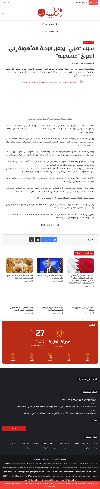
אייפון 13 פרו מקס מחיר (89, 471)
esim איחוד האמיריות (56, 476)
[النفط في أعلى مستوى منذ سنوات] (80, 297)
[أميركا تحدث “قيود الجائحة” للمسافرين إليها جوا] (50, 297)
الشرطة (68, 443)
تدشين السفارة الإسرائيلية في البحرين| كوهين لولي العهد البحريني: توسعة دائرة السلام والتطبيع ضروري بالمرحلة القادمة (81, 279)
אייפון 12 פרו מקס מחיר (42, 471)
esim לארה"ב (92, 476)
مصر (39, 447)
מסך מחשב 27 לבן (31, 476)
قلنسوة (46, 447)
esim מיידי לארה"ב (10, 471)
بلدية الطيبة (25, 443)
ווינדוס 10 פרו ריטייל (91, 467)
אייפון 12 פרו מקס (57, 471)
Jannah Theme (9, 483)
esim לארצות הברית (80, 476)
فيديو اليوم (56, 447)
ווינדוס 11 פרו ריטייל (77, 467)
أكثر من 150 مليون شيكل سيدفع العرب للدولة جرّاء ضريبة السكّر (64, 2)
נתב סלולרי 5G (65, 467)
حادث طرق (13, 443)
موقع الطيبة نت (86, 63)
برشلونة (35, 443)
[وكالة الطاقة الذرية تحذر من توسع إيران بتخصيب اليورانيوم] (19, 265)
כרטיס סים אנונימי (53, 467)
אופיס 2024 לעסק (30, 480)
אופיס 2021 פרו (62, 463)
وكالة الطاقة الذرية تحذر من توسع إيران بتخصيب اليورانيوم (20, 277)
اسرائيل (94, 443)
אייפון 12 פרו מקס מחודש (26, 471)
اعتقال (76, 443)
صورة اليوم (67, 447)
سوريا (77, 447)
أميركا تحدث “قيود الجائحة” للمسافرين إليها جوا (52, 309)
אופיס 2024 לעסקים (66, 480)
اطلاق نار (85, 443)
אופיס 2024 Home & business (47, 480)
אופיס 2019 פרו (83, 463)
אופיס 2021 (52, 463)
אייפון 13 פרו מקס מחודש (72, 471)
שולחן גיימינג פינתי (22, 467)
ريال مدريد (85, 447)
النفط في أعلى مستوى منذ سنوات (83, 309)
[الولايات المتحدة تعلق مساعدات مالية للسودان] (50, 265)
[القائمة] (3, 14)
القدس (43, 443)
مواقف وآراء (30, 447)
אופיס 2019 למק (28, 463)
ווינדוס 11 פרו (8, 463)
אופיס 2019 (73, 463)
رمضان (94, 447)
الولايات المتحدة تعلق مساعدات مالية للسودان (50, 277)
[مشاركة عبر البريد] (37, 239)
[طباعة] (31, 239)
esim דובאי (68, 476)
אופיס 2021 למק (41, 463)
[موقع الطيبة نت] (50, 12)
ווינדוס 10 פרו (17, 463)
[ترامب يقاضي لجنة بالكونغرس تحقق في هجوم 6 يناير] (19, 297)
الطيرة (52, 443)
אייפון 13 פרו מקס (9, 467)
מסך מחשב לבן (43, 476)
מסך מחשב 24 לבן (18, 476)
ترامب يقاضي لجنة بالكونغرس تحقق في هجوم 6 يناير (21, 309)
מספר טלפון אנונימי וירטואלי (38, 467)
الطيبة (60, 443)
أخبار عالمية (88, 42)
